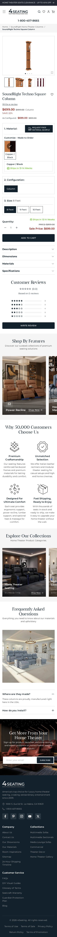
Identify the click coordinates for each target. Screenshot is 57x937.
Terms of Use (11, 926)
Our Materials (9, 847)
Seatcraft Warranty (12, 893)
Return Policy (16, 932)
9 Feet (23, 209)
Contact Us (8, 837)
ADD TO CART (28, 238)
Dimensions (9, 256)
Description (9, 249)
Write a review (10, 104)
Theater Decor (37, 852)
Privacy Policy (45, 926)
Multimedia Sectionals (41, 837)
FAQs (5, 878)
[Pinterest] (13, 816)
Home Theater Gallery (41, 856)
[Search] (39, 11)
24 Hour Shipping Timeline (11, 863)
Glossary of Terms (11, 888)
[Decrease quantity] (5, 228)
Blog (4, 905)
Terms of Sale (28, 926)
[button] (4, 11)
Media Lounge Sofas (40, 842)
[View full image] (52, 72)
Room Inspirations (11, 852)
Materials (8, 263)
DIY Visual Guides (11, 883)
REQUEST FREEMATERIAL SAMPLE (41, 128)
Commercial (36, 847)
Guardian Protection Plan (13, 899)
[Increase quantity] (17, 228)
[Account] (48, 11)
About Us (7, 832)
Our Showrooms (11, 842)
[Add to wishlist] (52, 94)
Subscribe (45, 760)
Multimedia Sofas (39, 832)
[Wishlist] (43, 11)
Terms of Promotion (37, 932)
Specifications (11, 271)
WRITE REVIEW (28, 325)
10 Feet (36, 209)
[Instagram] (22, 816)
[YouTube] (30, 816)
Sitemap (6, 856)
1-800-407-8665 (28, 20)
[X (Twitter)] (38, 816)
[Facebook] (5, 816)
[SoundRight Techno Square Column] (9, 82)
